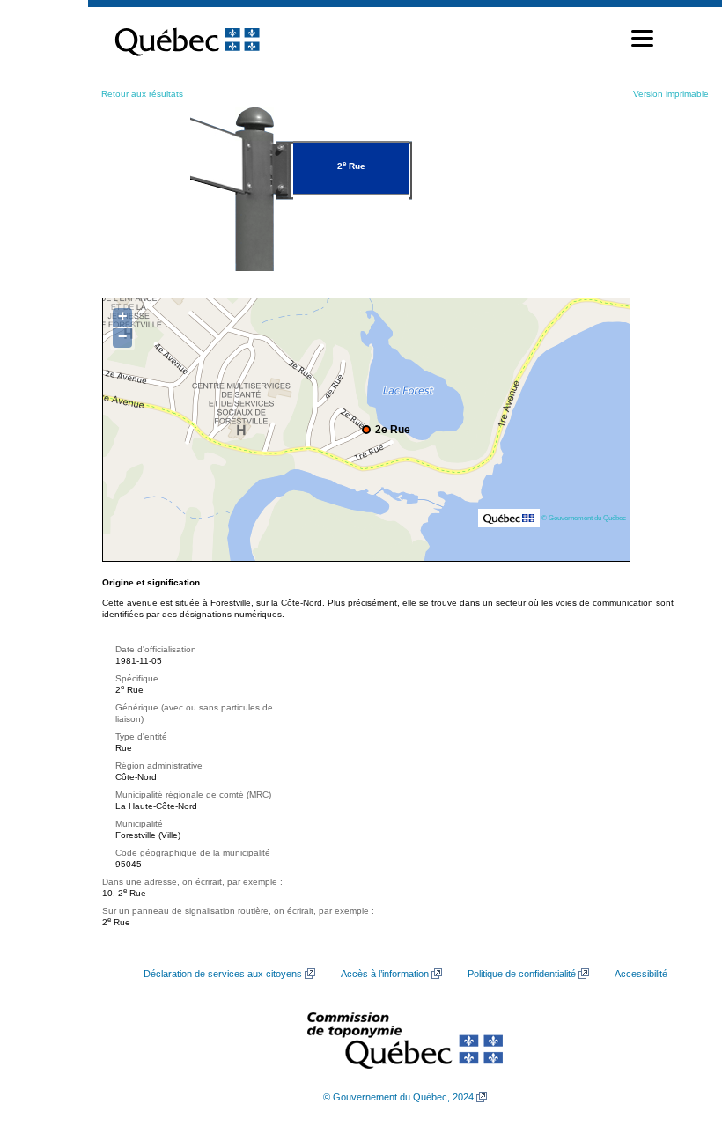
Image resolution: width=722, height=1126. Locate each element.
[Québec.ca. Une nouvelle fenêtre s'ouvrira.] (187, 38)
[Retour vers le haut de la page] (678, 1029)
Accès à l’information (385, 973)
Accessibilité (641, 973)
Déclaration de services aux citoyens (223, 973)
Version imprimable (671, 94)
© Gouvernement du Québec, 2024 (398, 1097)
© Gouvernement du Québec (584, 517)
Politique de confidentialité (522, 973)
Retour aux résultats (142, 94)
